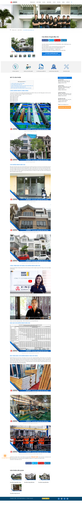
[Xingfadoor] (13, 2)
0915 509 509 (63, 95)
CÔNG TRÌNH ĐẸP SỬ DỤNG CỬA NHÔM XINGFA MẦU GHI (22, 85)
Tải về (54, 2)
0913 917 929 (34, 456)
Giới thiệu (38, 2)
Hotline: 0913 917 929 (65, 107)
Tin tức (58, 2)
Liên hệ (67, 2)
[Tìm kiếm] (71, 2)
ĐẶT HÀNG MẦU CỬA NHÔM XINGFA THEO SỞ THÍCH (21, 88)
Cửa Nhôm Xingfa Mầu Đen (29, 482)
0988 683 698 (63, 89)
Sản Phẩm (49, 2)
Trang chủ (32, 2)
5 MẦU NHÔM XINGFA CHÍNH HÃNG (17, 83)
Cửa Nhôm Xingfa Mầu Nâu (43, 482)
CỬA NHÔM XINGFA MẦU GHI (16, 84)
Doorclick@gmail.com (64, 104)
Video (63, 2)
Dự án (44, 2)
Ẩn (25, 81)
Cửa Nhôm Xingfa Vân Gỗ (15, 493)
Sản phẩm (20, 30)
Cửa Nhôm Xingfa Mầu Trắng (15, 482)
